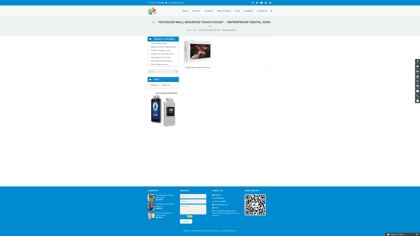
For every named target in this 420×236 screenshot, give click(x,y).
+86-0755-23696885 (156, 3)
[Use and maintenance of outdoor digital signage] (151, 219)
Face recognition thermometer (161, 61)
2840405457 (217, 195)
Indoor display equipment (160, 64)
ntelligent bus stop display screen (162, 54)
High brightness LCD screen (161, 57)
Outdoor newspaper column (160, 50)
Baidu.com (166, 85)
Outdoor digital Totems (159, 43)
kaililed (216, 208)
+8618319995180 (219, 198)
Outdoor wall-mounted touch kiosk (198, 67)
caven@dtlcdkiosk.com (175, 3)
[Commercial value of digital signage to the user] (151, 210)
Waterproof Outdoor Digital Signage (163, 47)
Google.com (154, 85)
